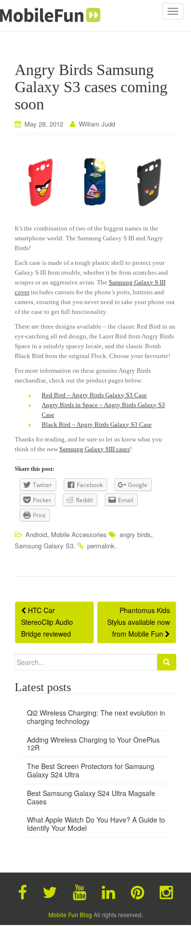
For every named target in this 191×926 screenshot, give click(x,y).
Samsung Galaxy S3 (44, 545)
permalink (101, 545)
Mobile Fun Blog (70, 914)
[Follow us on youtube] (79, 891)
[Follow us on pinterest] (137, 891)
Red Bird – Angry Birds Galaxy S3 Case (94, 395)
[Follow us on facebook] (22, 891)
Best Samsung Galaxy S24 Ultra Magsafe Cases (91, 797)
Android (36, 534)
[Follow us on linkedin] (108, 891)
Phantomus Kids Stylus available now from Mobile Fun (138, 622)
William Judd (97, 124)
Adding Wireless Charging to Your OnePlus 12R (93, 744)
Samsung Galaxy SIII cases (94, 449)
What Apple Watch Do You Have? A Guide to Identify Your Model (96, 824)
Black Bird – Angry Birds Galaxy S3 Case (97, 424)
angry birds (135, 534)
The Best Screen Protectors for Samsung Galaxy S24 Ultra (90, 770)
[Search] (166, 662)
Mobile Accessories (79, 534)
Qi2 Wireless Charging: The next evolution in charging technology (96, 717)
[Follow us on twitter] (50, 891)
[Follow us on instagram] (166, 891)
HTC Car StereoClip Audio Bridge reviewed (47, 622)
